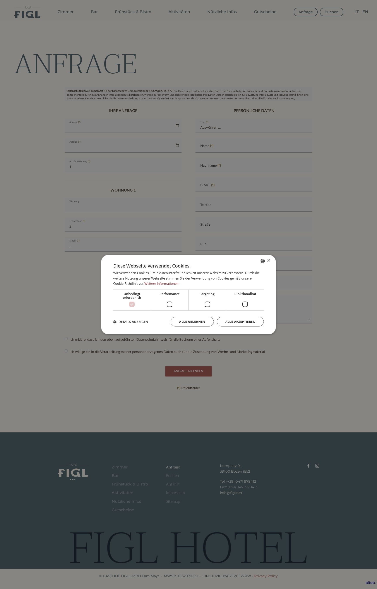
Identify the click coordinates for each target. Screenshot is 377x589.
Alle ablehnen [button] (192, 322)
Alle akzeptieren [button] (240, 322)
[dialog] (188, 294)
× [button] (268, 260)
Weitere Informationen (161, 283)
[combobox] (262, 261)
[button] (130, 321)
